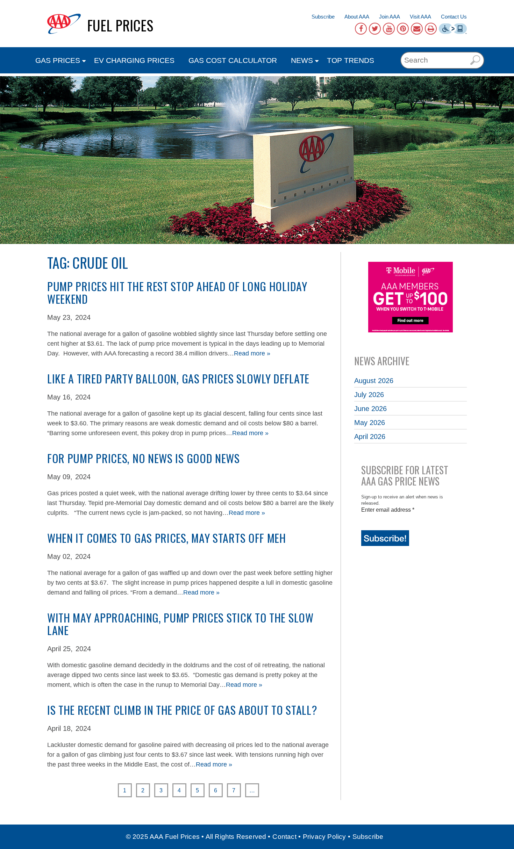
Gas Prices (57, 60)
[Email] (417, 28)
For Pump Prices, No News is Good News (143, 458)
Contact (284, 836)
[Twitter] (375, 28)
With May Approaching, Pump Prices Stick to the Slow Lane (180, 623)
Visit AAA (420, 17)
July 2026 (369, 394)
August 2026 (373, 380)
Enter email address (387, 510)
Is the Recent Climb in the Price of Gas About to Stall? (182, 709)
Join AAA (389, 17)
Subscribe (323, 17)
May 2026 (369, 422)
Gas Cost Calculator (232, 60)
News (302, 60)
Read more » (252, 353)
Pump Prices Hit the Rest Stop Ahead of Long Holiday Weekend (177, 292)
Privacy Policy (324, 836)
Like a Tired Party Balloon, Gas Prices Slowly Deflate (178, 378)
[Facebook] (361, 28)
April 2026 (369, 436)
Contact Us (454, 17)
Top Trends (350, 60)
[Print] (431, 28)
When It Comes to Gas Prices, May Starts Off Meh (166, 538)
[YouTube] (389, 28)
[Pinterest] (403, 28)
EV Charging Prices (134, 60)
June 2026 (370, 408)
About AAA (356, 17)
